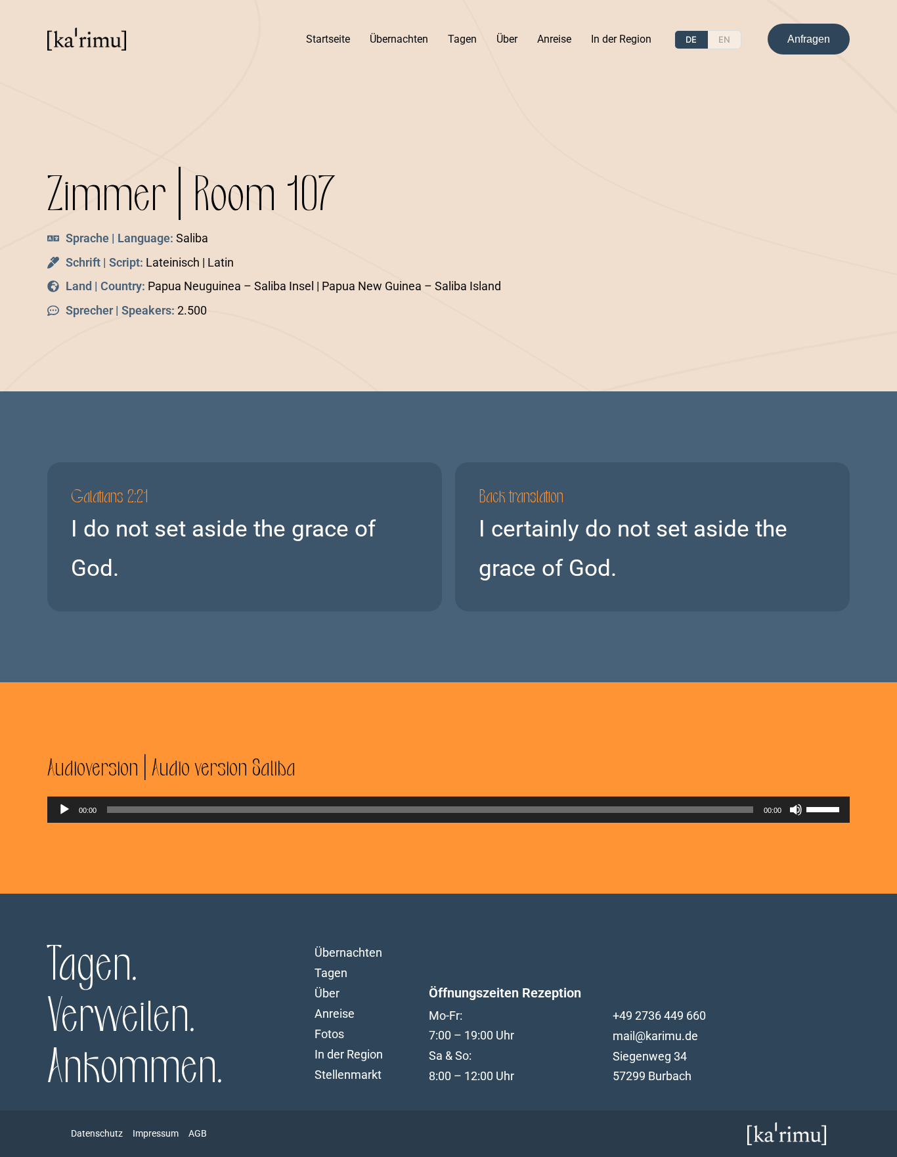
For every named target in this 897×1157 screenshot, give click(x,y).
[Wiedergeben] (64, 809)
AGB (197, 1133)
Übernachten (399, 39)
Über (506, 39)
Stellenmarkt (348, 1074)
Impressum (156, 1133)
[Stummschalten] (795, 809)
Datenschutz (97, 1133)
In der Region (621, 39)
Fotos (329, 1034)
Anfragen (808, 39)
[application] (448, 810)
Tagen (462, 39)
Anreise (554, 39)
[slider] (824, 808)
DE (691, 39)
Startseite (328, 39)
